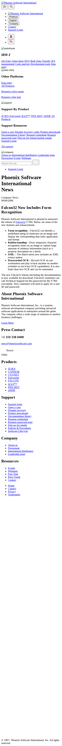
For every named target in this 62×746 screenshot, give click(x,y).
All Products (7, 85)
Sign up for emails (17, 425)
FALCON (13, 380)
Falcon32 (20, 222)
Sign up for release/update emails (34, 138)
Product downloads (50, 132)
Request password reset (20, 422)
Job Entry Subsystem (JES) (15, 61)
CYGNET (13, 374)
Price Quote (14, 477)
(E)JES (5, 116)
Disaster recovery (17, 410)
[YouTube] (31, 737)
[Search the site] (36, 162)
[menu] (4, 6)
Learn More (7, 322)
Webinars (26, 158)
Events (17, 158)
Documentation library (19, 416)
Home (11, 485)
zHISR (47, 116)
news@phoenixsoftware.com (16, 343)
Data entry (6, 82)
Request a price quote (12, 91)
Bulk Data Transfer (40, 61)
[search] (11, 6)
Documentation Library (13, 135)
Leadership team (46, 155)
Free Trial (13, 474)
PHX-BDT (37, 116)
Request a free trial (11, 97)
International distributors (24, 155)
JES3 (25, 116)
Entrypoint (15, 116)
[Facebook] (31, 617)
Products (13, 17)
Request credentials (36, 135)
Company (13, 23)
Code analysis (22, 64)
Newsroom (7, 158)
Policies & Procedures (19, 428)
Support (13, 20)
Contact (12, 26)
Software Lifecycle (18, 431)
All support (7, 146)
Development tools (40, 64)
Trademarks (14, 494)
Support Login (15, 29)
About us (6, 155)
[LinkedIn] (31, 677)
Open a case (7, 132)
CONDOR (14, 371)
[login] (11, 36)
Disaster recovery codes (27, 132)
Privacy (12, 491)
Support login (15, 404)
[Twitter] (31, 557)
